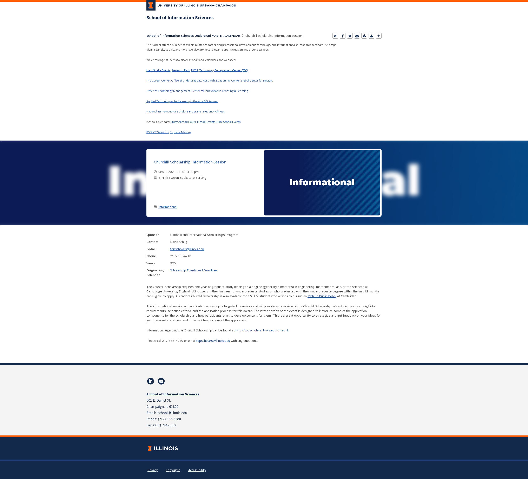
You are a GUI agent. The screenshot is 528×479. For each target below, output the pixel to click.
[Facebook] (342, 36)
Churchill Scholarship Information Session (190, 161)
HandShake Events (158, 70)
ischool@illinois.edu (172, 412)
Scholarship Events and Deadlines (194, 270)
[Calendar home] (335, 36)
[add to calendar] (364, 36)
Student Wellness (214, 111)
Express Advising (180, 132)
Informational (167, 207)
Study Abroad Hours (183, 122)
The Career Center (158, 80)
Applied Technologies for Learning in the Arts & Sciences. (182, 101)
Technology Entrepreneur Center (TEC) (223, 70)
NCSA (194, 70)
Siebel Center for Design (256, 80)
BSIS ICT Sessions (157, 132)
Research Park (181, 70)
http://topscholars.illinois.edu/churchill (262, 330)
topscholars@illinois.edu (187, 249)
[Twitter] (350, 36)
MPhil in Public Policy (322, 296)
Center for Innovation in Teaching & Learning (219, 91)
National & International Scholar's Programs (174, 111)
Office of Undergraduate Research (193, 80)
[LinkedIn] (150, 381)
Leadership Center (228, 80)
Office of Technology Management (168, 91)
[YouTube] (161, 381)
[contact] (371, 36)
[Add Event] (379, 36)
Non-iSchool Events (229, 122)
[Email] (357, 36)
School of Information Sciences (180, 18)
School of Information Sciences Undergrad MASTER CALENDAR (193, 35)
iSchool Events (206, 122)
